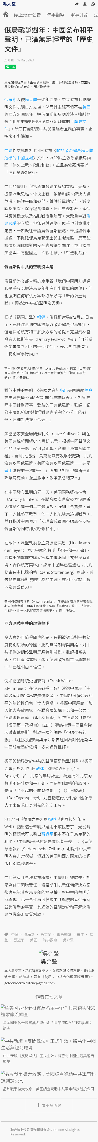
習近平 (18, 940)
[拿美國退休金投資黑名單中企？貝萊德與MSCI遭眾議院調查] (49, 1011)
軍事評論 (79, 14)
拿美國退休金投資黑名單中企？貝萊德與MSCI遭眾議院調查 (47, 1025)
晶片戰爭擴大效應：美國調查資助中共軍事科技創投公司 (48, 1088)
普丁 (80, 934)
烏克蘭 (45, 934)
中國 (14, 934)
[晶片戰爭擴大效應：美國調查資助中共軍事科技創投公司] (49, 1077)
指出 (64, 390)
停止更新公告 (27, 14)
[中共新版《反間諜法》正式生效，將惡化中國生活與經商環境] (49, 1044)
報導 (41, 317)
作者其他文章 (49, 996)
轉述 (40, 768)
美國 (33, 940)
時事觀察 (55, 14)
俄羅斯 (29, 934)
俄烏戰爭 (64, 934)
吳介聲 (9, 60)
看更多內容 (51, 1105)
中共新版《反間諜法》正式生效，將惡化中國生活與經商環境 (48, 1058)
